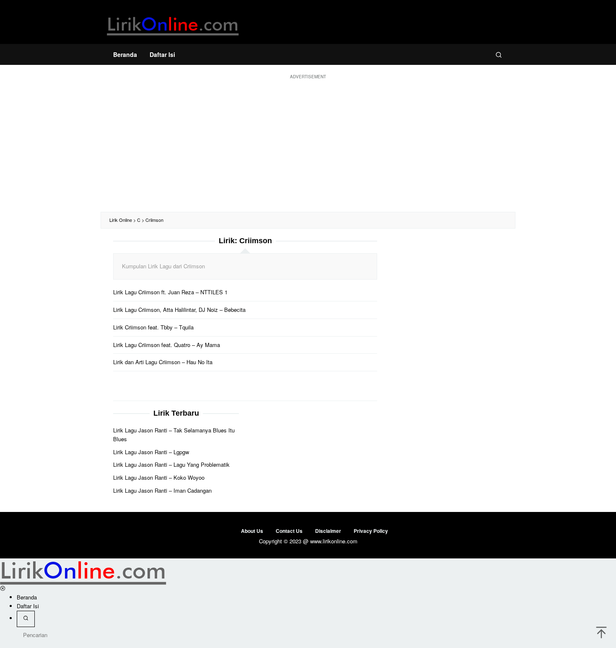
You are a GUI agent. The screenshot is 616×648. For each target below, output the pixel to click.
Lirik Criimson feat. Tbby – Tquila (153, 327)
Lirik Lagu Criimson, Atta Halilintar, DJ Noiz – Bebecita (179, 310)
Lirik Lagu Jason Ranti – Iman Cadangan (162, 490)
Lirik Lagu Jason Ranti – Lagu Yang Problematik (171, 464)
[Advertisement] (308, 144)
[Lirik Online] (173, 24)
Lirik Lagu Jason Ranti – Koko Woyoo (158, 477)
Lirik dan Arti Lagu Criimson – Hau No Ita (162, 362)
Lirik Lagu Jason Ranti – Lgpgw (151, 452)
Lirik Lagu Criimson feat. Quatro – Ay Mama (166, 345)
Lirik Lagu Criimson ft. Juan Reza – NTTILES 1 (170, 292)
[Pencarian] (498, 54)
